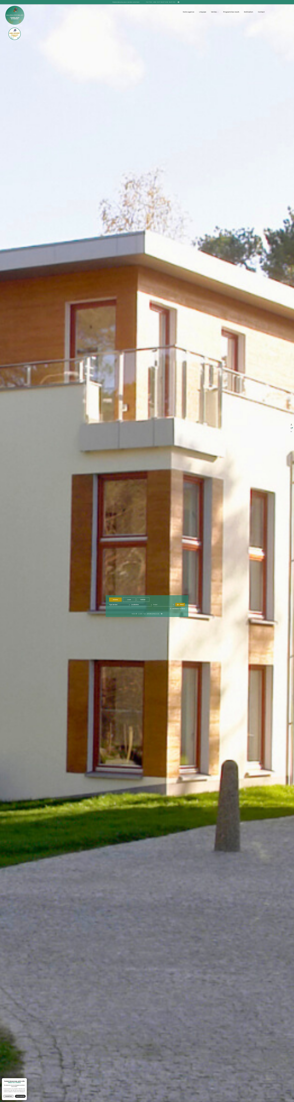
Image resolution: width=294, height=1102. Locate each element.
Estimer (143, 599)
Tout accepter (20, 1096)
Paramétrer (8, 1096)
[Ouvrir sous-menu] (218, 12)
